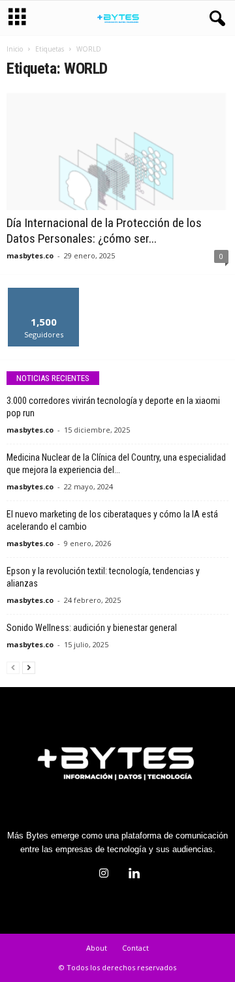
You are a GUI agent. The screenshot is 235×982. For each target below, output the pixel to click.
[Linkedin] (132, 875)
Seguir (44, 293)
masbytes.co (30, 255)
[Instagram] (104, 875)
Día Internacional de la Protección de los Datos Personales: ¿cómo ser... (104, 230)
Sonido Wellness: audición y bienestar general (92, 627)
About (96, 948)
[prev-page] (13, 667)
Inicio (15, 49)
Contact (135, 948)
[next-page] (28, 667)
